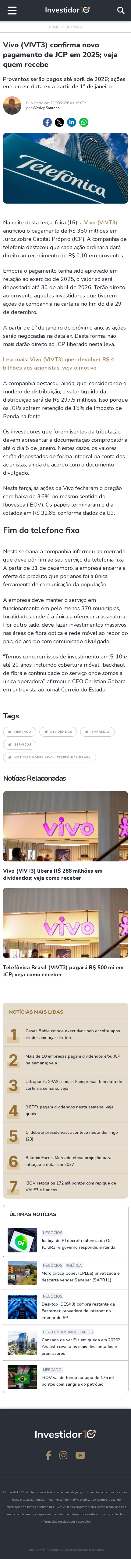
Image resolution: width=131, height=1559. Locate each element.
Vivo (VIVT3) (100, 222)
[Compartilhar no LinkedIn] (71, 122)
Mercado (22, 732)
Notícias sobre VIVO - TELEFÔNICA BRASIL (52, 757)
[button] (12, 10)
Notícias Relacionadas (34, 778)
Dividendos (61, 732)
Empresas (100, 732)
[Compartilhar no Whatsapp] (83, 122)
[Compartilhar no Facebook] (47, 122)
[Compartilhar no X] (59, 122)
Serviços (23, 745)
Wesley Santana (46, 107)
